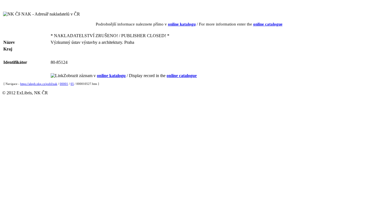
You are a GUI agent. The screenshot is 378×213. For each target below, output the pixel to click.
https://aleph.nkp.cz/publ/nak (38, 83)
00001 (64, 83)
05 (72, 83)
